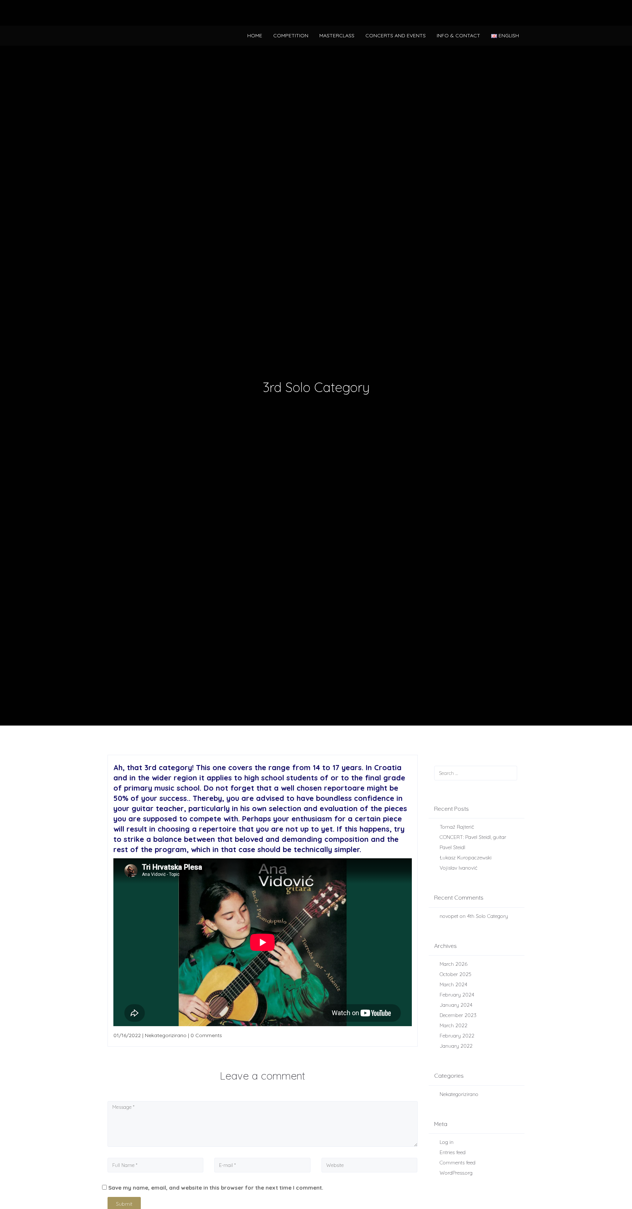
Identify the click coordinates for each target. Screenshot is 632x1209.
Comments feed (457, 1162)
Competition (290, 35)
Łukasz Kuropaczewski (466, 857)
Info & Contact (458, 35)
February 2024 (457, 994)
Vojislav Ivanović (458, 868)
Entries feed (453, 1152)
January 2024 (456, 1005)
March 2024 (453, 984)
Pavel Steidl (452, 847)
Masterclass (336, 35)
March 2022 (453, 1025)
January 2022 (456, 1046)
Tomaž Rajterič (457, 827)
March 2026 (453, 964)
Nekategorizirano (459, 1094)
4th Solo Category (487, 916)
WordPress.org (456, 1173)
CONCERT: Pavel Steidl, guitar (473, 837)
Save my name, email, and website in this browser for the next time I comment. (215, 1187)
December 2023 (458, 1015)
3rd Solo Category (316, 387)
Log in (447, 1142)
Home (254, 35)
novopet (449, 916)
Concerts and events (395, 35)
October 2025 (455, 974)
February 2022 (457, 1035)
